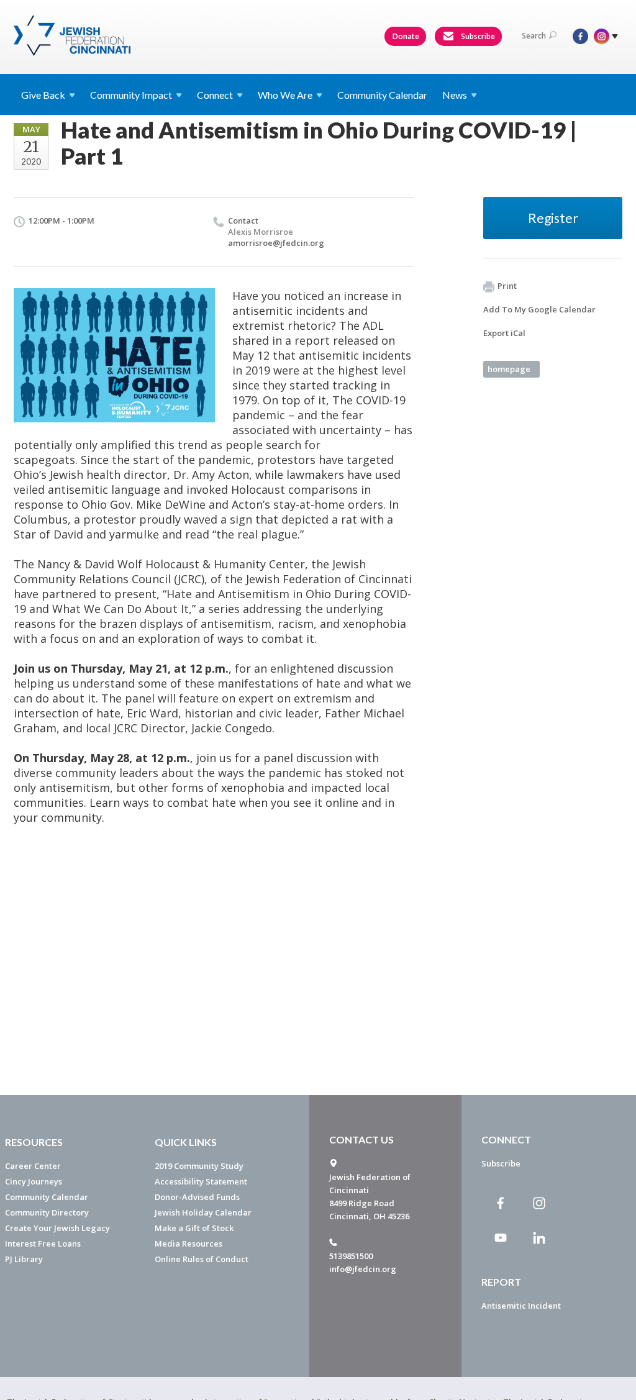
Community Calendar (382, 95)
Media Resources (188, 1243)
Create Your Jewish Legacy (57, 1228)
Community (131, 95)
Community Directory (47, 1212)
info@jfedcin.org (362, 1269)
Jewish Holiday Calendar (203, 1212)
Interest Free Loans (43, 1243)
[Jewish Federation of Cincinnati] (74, 35)
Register (553, 217)
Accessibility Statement (201, 1181)
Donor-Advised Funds (197, 1196)
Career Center (33, 1165)
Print (507, 285)
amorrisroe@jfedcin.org (276, 242)
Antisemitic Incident (521, 1305)
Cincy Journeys (33, 1181)
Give (43, 95)
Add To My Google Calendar (539, 309)
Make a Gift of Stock (194, 1228)
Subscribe (477, 36)
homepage (509, 369)
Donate (406, 36)
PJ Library (24, 1259)
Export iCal (504, 333)
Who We (285, 95)
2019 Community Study (199, 1165)
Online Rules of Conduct (201, 1259)
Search (534, 35)
